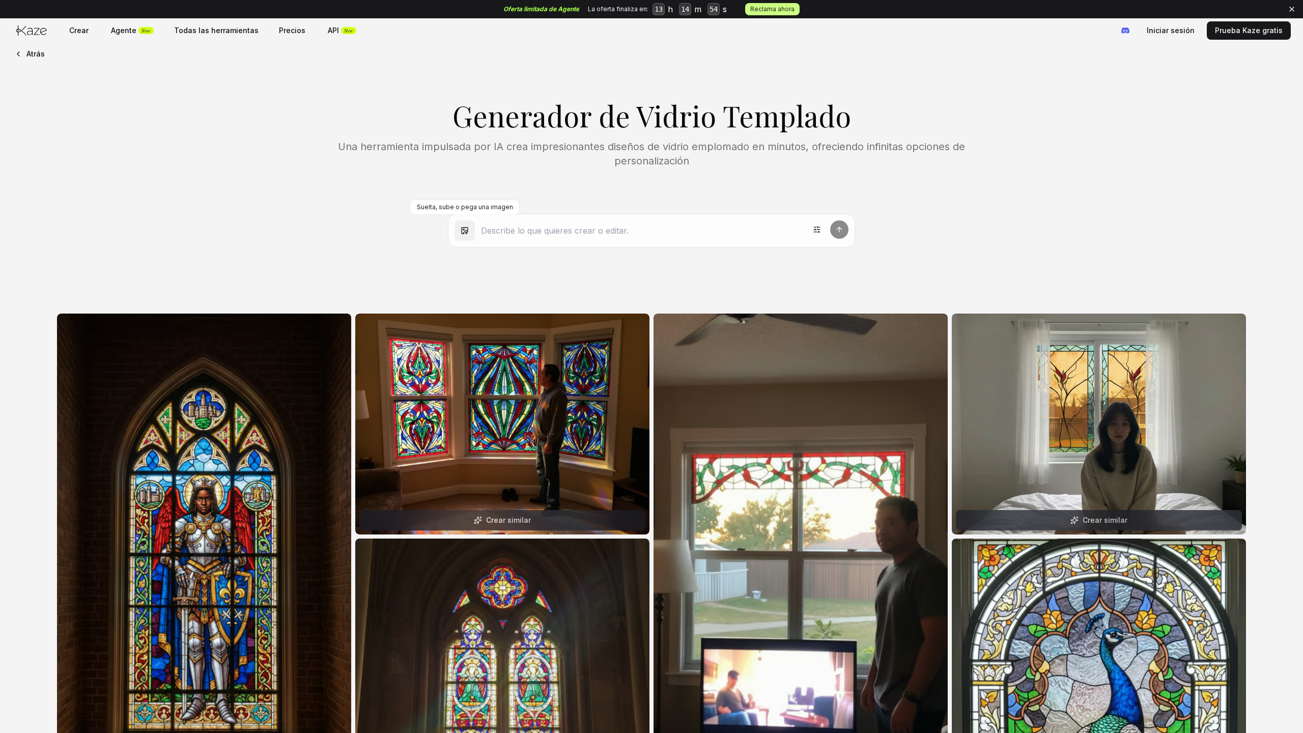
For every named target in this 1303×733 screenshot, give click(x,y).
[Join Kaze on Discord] (1125, 30)
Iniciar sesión (1171, 30)
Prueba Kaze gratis (1249, 30)
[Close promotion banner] (1292, 9)
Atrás (35, 53)
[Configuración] (817, 229)
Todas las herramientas (216, 30)
